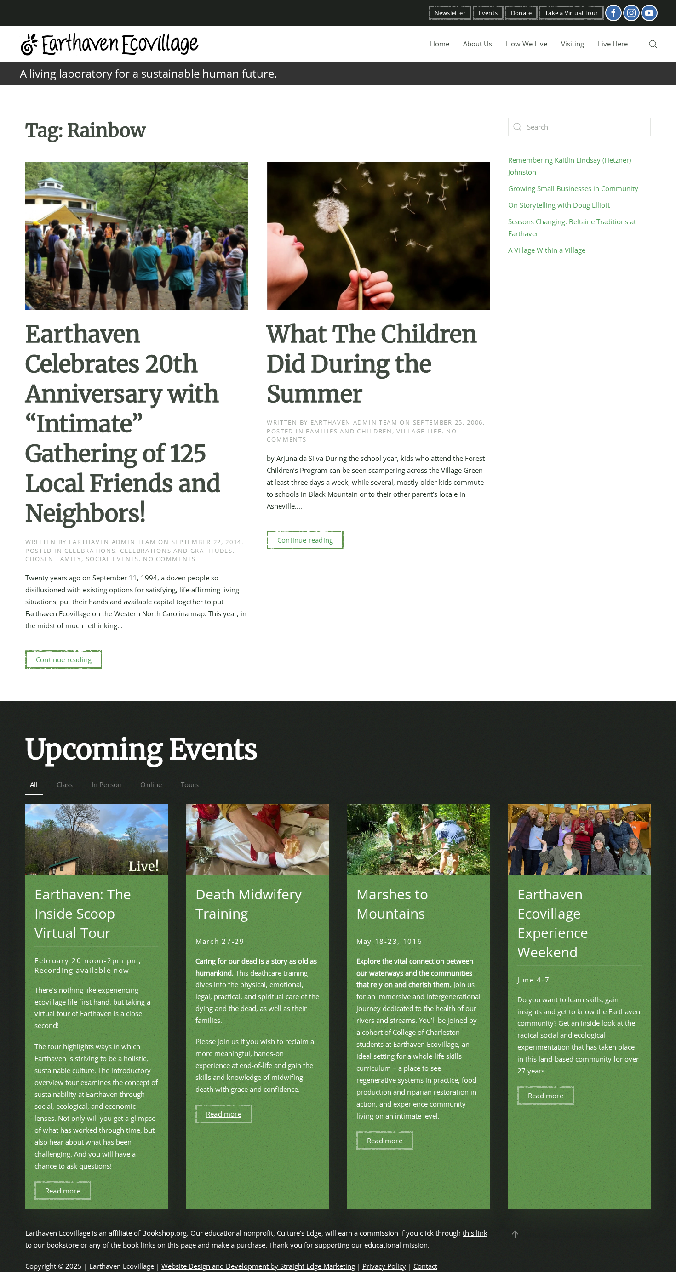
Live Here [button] (613, 43)
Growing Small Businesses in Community (573, 188)
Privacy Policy (384, 1266)
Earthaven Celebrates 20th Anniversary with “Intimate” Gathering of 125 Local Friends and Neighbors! (122, 424)
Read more (62, 1190)
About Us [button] (477, 43)
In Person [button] (107, 784)
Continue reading (64, 659)
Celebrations (89, 550)
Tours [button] (190, 784)
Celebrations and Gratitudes (176, 550)
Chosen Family (53, 559)
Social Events (112, 559)
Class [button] (65, 784)
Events (488, 13)
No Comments (169, 559)
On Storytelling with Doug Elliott (559, 205)
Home (439, 43)
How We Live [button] (526, 43)
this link (475, 1233)
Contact (425, 1266)
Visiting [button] (572, 43)
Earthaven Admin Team (112, 542)
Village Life (418, 431)
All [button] (34, 784)
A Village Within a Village (546, 250)
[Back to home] (110, 44)
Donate (521, 13)
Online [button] (151, 784)
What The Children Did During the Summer (372, 364)
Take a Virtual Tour (571, 13)
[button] (653, 44)
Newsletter (450, 13)
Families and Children (349, 431)
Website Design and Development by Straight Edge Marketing (258, 1266)
